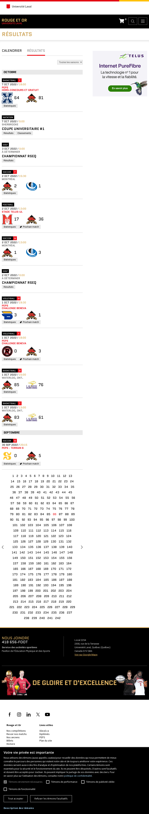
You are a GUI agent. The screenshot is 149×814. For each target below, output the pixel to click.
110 (23, 530)
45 (70, 492)
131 (61, 541)
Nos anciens (13, 737)
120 (38, 536)
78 (72, 509)
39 (32, 492)
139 (61, 547)
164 (69, 563)
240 (42, 618)
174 (23, 574)
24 (72, 481)
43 (57, 492)
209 (46, 596)
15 (18, 481)
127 (30, 541)
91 (17, 520)
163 (61, 563)
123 (61, 536)
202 (53, 591)
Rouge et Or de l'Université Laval (14, 21)
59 (24, 503)
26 (18, 487)
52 (48, 498)
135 (30, 547)
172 (68, 569)
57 (12, 503)
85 (48, 514)
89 (73, 514)
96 (47, 520)
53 (55, 498)
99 (65, 520)
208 (38, 596)
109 (15, 530)
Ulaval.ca (44, 730)
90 (11, 520)
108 (69, 525)
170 (53, 569)
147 (62, 552)
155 (62, 558)
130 (53, 541)
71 (29, 509)
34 (66, 487)
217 (46, 602)
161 (46, 563)
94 (35, 520)
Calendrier (12, 50)
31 (48, 487)
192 (38, 585)
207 (31, 596)
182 (22, 580)
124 (68, 536)
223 (26, 607)
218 (53, 602)
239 (34, 618)
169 (45, 569)
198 (22, 591)
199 (30, 591)
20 (48, 481)
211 (61, 596)
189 (15, 585)
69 (17, 509)
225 (42, 607)
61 (36, 503)
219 (61, 602)
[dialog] (74, 780)
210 (54, 596)
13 (70, 476)
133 (15, 547)
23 (66, 481)
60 (30, 503)
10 (53, 476)
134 (23, 547)
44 (64, 492)
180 (69, 574)
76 (60, 509)
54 (61, 498)
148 (70, 552)
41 (45, 492)
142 (22, 552)
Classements (25, 133)
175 (30, 574)
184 (38, 580)
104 (38, 525)
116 (69, 530)
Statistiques (11, 106)
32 (54, 487)
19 (42, 481)
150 (23, 558)
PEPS (42, 737)
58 (18, 503)
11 (58, 476)
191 (31, 585)
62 (42, 503)
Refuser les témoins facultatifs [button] (51, 798)
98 (59, 520)
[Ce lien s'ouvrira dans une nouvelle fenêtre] (120, 73)
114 (53, 530)
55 (67, 498)
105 (46, 525)
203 (61, 591)
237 (69, 612)
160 (38, 563)
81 (24, 514)
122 (53, 536)
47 (18, 498)
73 (42, 509)
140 (69, 547)
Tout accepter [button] (15, 798)
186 (54, 580)
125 (15, 541)
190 (23, 585)
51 (42, 498)
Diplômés (44, 734)
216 (38, 602)
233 (38, 612)
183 (30, 580)
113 (46, 530)
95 (41, 520)
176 (38, 574)
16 (24, 481)
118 (23, 536)
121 (46, 536)
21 (54, 481)
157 (15, 563)
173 (15, 574)
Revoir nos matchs (17, 734)
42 (51, 492)
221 (11, 607)
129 (45, 541)
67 (72, 503)
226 (49, 607)
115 (61, 530)
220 (68, 602)
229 (72, 607)
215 (31, 602)
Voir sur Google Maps (85, 654)
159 (31, 563)
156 (69, 558)
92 (23, 520)
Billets (10, 740)
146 (54, 552)
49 (30, 498)
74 (48, 509)
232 (30, 612)
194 (53, 585)
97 (53, 520)
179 (61, 574)
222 (19, 607)
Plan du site (45, 740)
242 (58, 618)
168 (38, 569)
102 (22, 525)
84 (42, 514)
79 (11, 514)
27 (24, 487)
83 (36, 514)
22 (60, 481)
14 (12, 481)
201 (45, 591)
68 (11, 509)
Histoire (11, 743)
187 (61, 580)
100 (72, 520)
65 (60, 503)
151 (30, 558)
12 (64, 476)
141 (14, 552)
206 (23, 596)
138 (54, 547)
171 (61, 569)
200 (38, 591)
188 (69, 580)
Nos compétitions (16, 730)
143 (30, 552)
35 (72, 487)
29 (35, 487)
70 (23, 509)
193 (46, 585)
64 (54, 503)
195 (61, 585)
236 (61, 612)
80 (18, 514)
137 (46, 547)
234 (46, 612)
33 (60, 487)
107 (61, 525)
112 (38, 530)
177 (46, 574)
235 (54, 612)
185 (46, 580)
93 (29, 520)
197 (15, 591)
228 (65, 607)
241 (50, 618)
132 (68, 541)
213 (15, 602)
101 (15, 525)
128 (38, 541)
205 (15, 596)
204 (69, 591)
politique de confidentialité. (78, 775)
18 (36, 481)
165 (15, 569)
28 (30, 487)
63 (48, 503)
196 (69, 585)
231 (22, 612)
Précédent (2, 547)
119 (31, 536)
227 (57, 607)
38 (26, 492)
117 (15, 536)
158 (23, 563)
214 (23, 602)
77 (66, 509)
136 (38, 547)
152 (38, 558)
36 (14, 492)
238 (26, 618)
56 (73, 498)
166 (23, 569)
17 (30, 481)
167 (30, 569)
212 (69, 596)
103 (30, 525)
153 (46, 558)
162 (53, 563)
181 (15, 580)
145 (46, 552)
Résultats (36, 50)
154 (54, 558)
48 (24, 498)
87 (61, 514)
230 (15, 612)
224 (34, 607)
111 (31, 530)
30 (42, 487)
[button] (19, 808)
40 (39, 492)
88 (67, 514)
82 (30, 514)
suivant (82, 547)
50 (36, 498)
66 (66, 503)
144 (38, 552)
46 (11, 498)
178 (54, 574)
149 (15, 558)
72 (35, 509)
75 (54, 509)
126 (23, 541)
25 (12, 487)
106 (54, 525)
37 (20, 492)
